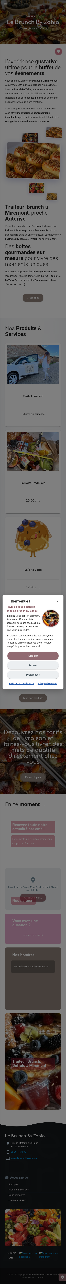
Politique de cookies (47, 683)
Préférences (33, 674)
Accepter (33, 655)
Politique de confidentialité (21, 683)
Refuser (33, 665)
